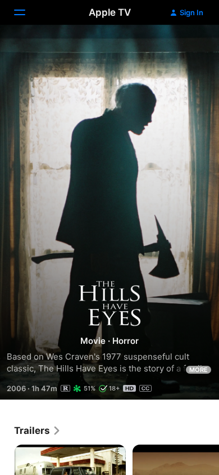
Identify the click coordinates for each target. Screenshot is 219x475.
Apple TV (110, 12)
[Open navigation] (26, 12)
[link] (37, 430)
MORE (198, 370)
